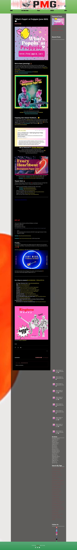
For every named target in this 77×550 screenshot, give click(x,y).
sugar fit (58, 516)
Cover (16, 343)
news (53, 508)
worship (53, 519)
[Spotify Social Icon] (56, 541)
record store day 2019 (56, 514)
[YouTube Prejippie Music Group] (56, 527)
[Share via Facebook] (15, 347)
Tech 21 (60, 494)
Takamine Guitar (55, 494)
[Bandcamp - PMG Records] (56, 539)
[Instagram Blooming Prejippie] (56, 532)
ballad (58, 496)
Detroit (59, 469)
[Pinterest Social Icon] (56, 534)
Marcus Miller (54, 483)
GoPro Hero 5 (59, 475)
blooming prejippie (55, 498)
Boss (63, 468)
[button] (65, 6)
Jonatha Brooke (55, 480)
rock (53, 516)
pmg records (61, 508)
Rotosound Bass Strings (56, 487)
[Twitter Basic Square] (56, 531)
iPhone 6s (54, 505)
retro (62, 514)
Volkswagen (54, 496)
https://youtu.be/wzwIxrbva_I (21, 199)
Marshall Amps (61, 483)
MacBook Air (59, 482)
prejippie (53, 510)
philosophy (57, 508)
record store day (55, 512)
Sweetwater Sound (55, 492)
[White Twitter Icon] (37, 547)
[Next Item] (62, 22)
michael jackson (60, 507)
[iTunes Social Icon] (56, 536)
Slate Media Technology (56, 491)
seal (55, 516)
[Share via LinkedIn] (20, 347)
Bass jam (60, 468)
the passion (54, 517)
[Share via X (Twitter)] (18, 347)
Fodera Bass (54, 475)
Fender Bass (54, 473)
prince (57, 510)
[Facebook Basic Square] (56, 529)
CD (52, 469)
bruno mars (54, 501)
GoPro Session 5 (55, 476)
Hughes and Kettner (56, 478)
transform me (59, 517)
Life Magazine (61, 480)
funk (63, 501)
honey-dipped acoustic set (57, 503)
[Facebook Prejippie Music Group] (35, 547)
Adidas (53, 468)
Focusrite (59, 473)
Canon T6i (55, 469)
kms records (54, 507)
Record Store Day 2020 (56, 485)
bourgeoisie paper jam (56, 499)
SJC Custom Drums (55, 489)
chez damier (59, 501)
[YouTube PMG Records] (39, 547)
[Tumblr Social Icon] (56, 537)
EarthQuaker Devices (56, 471)
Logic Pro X (54, 482)
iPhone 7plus (58, 505)
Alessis (56, 468)
